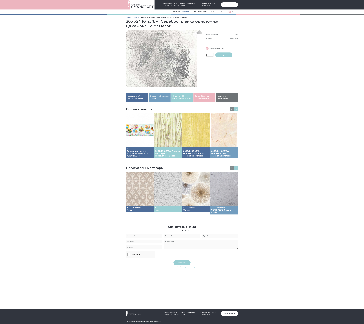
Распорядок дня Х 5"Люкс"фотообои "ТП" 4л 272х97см (138, 153)
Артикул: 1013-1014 (189, 208)
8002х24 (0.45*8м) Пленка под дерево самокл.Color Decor (193, 153)
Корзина (235, 12)
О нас (193, 12)
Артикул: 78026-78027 (134, 208)
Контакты (202, 12)
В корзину (223, 55)
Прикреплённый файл (216, 48)
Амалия (131, 210)
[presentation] (232, 109)
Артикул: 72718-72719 (218, 208)
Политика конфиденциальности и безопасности (143, 321)
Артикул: (130, 149)
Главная (176, 12)
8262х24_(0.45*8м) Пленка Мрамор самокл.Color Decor (221, 153)
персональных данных (191, 267)
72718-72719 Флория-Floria (222, 211)
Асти (157, 210)
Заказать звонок (229, 5)
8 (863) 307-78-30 (209, 3)
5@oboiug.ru (206, 5)
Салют (186, 210)
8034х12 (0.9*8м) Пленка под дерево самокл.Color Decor (167, 153)
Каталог (185, 12)
